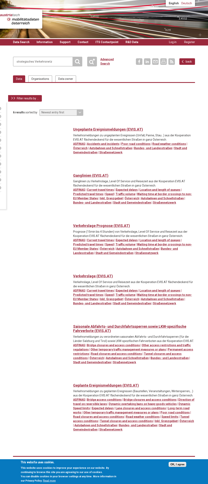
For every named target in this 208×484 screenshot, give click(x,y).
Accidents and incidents (103, 143)
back (189, 61)
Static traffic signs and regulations (84, 320)
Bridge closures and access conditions (113, 345)
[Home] (19, 19)
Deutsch (186, 3)
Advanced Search (93, 61)
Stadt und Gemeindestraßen (132, 202)
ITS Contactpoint (106, 42)
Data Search (21, 42)
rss (171, 61)
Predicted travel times (88, 194)
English (174, 3)
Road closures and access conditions (116, 353)
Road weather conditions (169, 143)
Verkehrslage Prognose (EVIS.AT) (101, 226)
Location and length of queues (160, 189)
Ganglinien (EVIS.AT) (90, 175)
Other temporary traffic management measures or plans (128, 349)
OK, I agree (177, 464)
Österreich (80, 148)
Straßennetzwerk (110, 152)
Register (189, 42)
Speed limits (169, 416)
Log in (173, 42)
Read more (49, 480)
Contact (83, 42)
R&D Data (132, 42)
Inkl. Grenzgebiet (111, 198)
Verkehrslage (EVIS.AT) (93, 276)
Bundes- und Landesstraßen (153, 148)
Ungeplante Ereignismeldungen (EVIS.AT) (108, 129)
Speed (109, 194)
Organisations (40, 78)
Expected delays (127, 189)
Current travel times (100, 189)
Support (65, 42)
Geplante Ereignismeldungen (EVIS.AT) (106, 385)
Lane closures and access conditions (141, 408)
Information (45, 42)
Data (19, 78)
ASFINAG (79, 143)
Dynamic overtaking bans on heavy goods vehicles (143, 404)
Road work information (101, 379)
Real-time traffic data (76, 169)
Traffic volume (125, 194)
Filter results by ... (28, 98)
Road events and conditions (76, 123)
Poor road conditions (136, 143)
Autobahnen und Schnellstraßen (110, 148)
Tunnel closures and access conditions (126, 421)
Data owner (65, 78)
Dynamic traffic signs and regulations (76, 320)
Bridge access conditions (104, 399)
